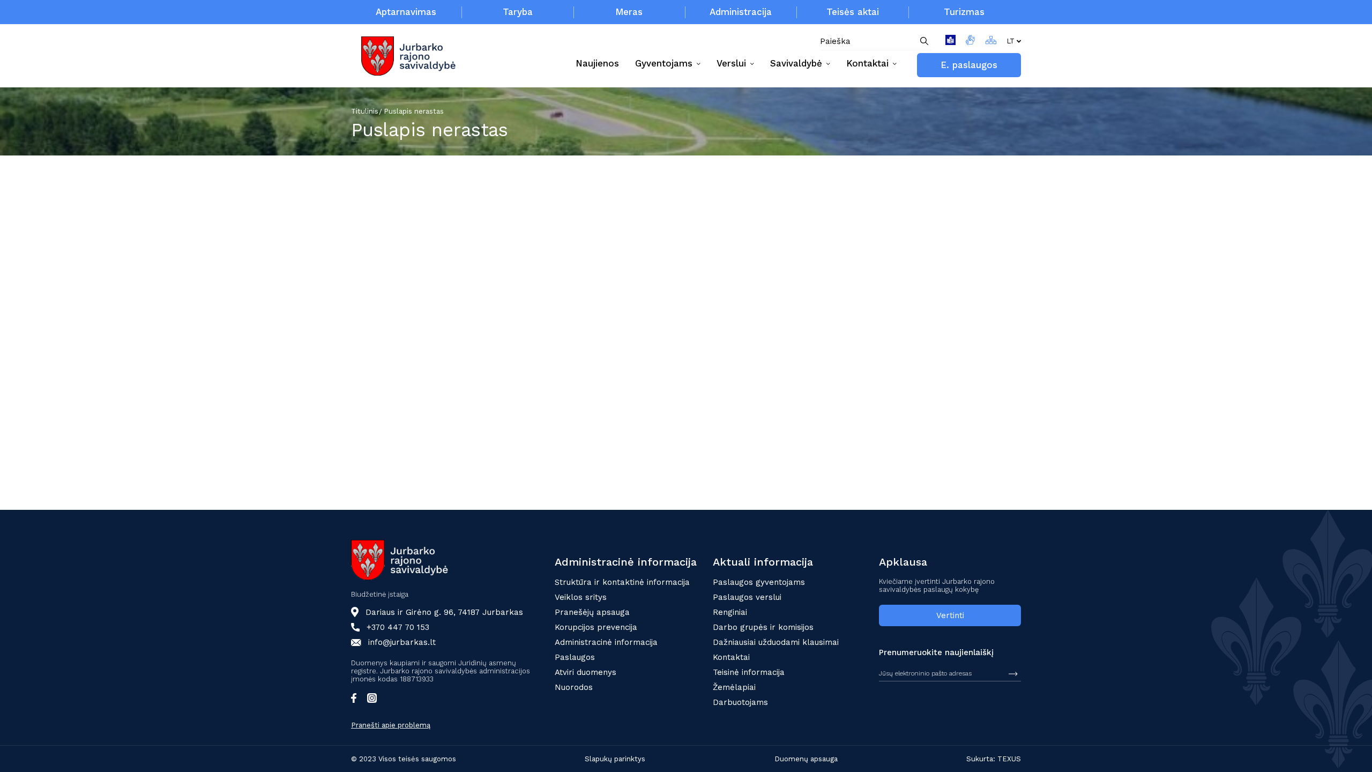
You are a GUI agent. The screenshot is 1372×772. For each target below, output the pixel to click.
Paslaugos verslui (747, 597)
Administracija (741, 11)
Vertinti (950, 615)
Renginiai (730, 612)
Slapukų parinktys (615, 759)
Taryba (518, 11)
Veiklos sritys (581, 597)
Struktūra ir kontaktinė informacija (622, 582)
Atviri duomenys (585, 672)
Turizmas (964, 11)
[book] (950, 41)
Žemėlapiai (734, 687)
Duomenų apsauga (806, 759)
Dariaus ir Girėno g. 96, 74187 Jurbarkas (444, 612)
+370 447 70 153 (398, 627)
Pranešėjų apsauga (592, 612)
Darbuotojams (740, 702)
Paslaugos (575, 657)
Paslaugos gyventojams (759, 582)
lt (1010, 41)
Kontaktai (731, 657)
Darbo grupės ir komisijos (763, 627)
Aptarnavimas (406, 11)
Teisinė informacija (749, 672)
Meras (629, 11)
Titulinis (364, 111)
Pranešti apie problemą (390, 725)
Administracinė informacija (606, 642)
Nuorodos (574, 687)
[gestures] (970, 41)
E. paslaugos (969, 65)
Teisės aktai (852, 11)
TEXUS (1009, 759)
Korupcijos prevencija (596, 627)
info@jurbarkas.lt (402, 642)
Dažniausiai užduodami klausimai (776, 642)
